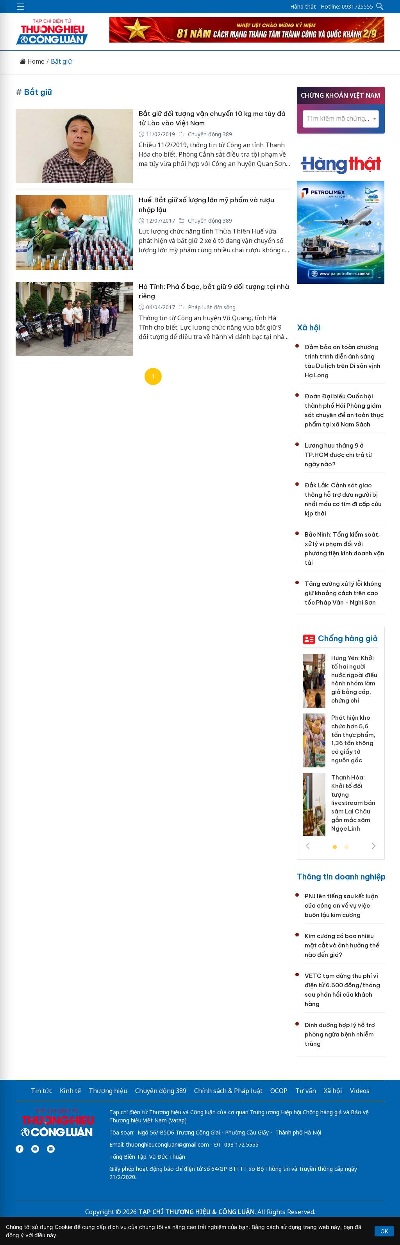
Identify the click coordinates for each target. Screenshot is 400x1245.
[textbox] (341, 118)
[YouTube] (35, 1149)
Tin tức (41, 1090)
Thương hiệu (108, 1090)
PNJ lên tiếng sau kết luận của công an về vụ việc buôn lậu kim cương (341, 905)
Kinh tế (70, 1090)
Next (374, 846)
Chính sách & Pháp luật (228, 1090)
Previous (307, 846)
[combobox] (341, 119)
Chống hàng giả (348, 638)
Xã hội (309, 327)
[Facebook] (19, 1149)
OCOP (279, 1090)
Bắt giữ (61, 61)
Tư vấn (305, 1090)
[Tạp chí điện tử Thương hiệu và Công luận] (57, 1122)
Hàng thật (303, 6)
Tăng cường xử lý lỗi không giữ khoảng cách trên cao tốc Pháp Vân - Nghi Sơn (343, 593)
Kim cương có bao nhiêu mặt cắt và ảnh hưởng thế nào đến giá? (342, 945)
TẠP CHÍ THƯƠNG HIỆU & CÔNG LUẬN (196, 1212)
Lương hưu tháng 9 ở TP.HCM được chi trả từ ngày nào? (338, 455)
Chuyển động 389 (209, 134)
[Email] (51, 1149)
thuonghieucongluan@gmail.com (167, 1144)
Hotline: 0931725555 (347, 6)
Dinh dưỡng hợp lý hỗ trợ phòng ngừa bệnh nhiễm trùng (340, 1034)
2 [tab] (346, 847)
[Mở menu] (20, 6)
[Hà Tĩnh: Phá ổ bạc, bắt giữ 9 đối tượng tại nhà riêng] (74, 319)
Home (35, 61)
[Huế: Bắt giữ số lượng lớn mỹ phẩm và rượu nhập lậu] (74, 232)
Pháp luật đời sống (211, 307)
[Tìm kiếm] (380, 6)
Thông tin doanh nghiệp (341, 876)
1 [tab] (335, 847)
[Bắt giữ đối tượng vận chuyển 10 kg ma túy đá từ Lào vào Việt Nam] (74, 146)
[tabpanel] (341, 748)
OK (384, 1231)
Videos (360, 1090)
